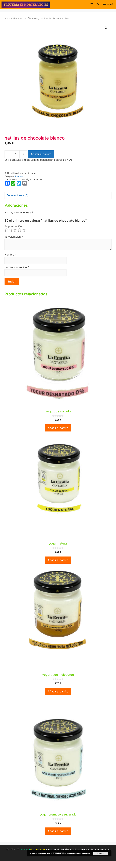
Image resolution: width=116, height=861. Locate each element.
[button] (106, 28)
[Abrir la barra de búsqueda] (98, 4)
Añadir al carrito (41, 154)
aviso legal (53, 849)
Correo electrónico (17, 267)
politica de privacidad (83, 849)
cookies (65, 849)
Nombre (10, 254)
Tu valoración (14, 236)
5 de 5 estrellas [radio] (24, 230)
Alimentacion (20, 18)
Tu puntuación (13, 226)
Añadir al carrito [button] (58, 428)
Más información (83, 853)
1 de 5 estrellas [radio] (6, 230)
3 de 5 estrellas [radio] (15, 230)
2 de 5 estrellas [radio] (11, 230)
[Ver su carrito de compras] (91, 4)
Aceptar (100, 853)
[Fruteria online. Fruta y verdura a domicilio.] (26, 4)
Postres (33, 18)
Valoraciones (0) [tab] (17, 195)
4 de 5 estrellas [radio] (19, 230)
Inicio (7, 18)
